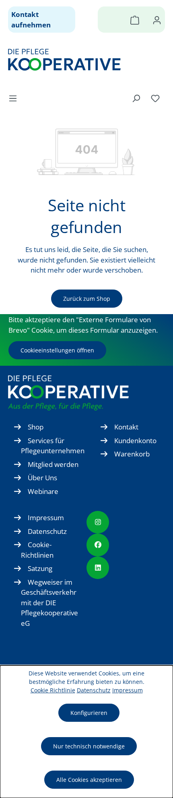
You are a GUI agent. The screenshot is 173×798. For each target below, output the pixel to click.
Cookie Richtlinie (53, 690)
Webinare (43, 491)
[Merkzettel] (155, 98)
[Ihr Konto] (157, 20)
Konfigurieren (88, 713)
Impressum (46, 517)
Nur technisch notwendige (89, 746)
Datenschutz (47, 531)
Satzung (40, 568)
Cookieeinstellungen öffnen (57, 350)
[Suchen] (136, 98)
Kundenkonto (135, 440)
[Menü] (15, 98)
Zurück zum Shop (86, 298)
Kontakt (126, 426)
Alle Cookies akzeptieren (89, 779)
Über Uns (42, 477)
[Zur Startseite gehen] (82, 60)
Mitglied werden (53, 464)
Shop (35, 426)
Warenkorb (132, 453)
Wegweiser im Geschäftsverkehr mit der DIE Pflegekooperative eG (49, 602)
